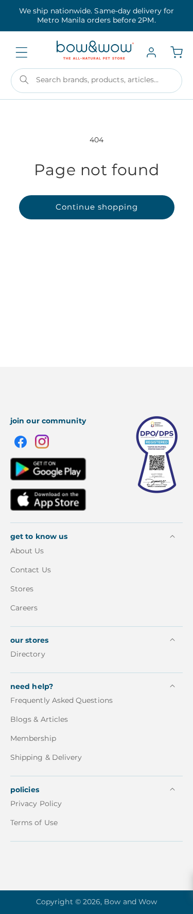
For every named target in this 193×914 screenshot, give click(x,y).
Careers (24, 607)
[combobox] (96, 80)
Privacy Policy (36, 803)
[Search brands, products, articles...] (24, 79)
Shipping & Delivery (46, 757)
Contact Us (30, 569)
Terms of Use (34, 822)
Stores (21, 588)
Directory (27, 654)
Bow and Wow (130, 901)
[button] (21, 52)
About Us (27, 550)
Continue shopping (97, 207)
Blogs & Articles (39, 719)
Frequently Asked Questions (61, 700)
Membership (33, 738)
